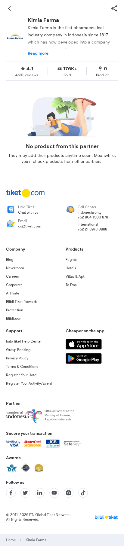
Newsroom (15, 268)
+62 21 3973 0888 (92, 229)
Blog (9, 259)
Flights (71, 259)
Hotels (71, 268)
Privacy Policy (17, 358)
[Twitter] (25, 493)
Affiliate (12, 293)
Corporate (14, 284)
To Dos (71, 284)
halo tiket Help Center (24, 341)
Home (11, 540)
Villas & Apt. (75, 276)
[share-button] (114, 8)
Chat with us (28, 212)
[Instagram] (68, 493)
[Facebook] (11, 493)
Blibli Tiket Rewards (22, 301)
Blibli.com (14, 318)
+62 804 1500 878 (93, 217)
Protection (14, 310)
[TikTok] (83, 493)
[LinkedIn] (40, 493)
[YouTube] (54, 493)
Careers (12, 276)
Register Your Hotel (21, 375)
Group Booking (18, 349)
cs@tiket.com (29, 226)
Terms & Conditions (22, 366)
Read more (38, 53)
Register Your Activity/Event (29, 383)
